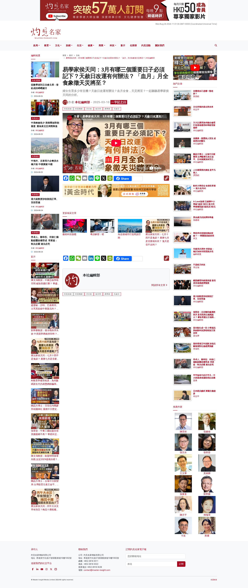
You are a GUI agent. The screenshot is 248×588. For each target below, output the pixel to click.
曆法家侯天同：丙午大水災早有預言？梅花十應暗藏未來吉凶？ (45, 509)
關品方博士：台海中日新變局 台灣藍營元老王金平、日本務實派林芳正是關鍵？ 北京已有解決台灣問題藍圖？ (204, 159)
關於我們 (159, 45)
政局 (35, 45)
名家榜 (133, 45)
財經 (68, 45)
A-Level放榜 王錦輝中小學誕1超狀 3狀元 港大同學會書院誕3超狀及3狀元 (204, 204)
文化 (57, 45)
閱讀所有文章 (158, 285)
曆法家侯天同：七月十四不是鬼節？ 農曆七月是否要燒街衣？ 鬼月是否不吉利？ (157, 239)
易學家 (107, 109)
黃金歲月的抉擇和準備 (203, 217)
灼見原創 (68, 109)
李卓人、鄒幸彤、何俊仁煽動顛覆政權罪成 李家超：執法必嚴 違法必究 (45, 240)
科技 (112, 45)
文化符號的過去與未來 (203, 107)
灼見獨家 (79, 109)
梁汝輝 (196, 336)
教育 (46, 45)
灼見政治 (35, 118)
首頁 (64, 55)
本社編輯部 (82, 102)
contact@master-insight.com (97, 570)
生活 (79, 45)
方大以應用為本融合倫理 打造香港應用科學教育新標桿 (204, 125)
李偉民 (196, 349)
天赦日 (116, 109)
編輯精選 (197, 254)
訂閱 (181, 564)
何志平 (196, 109)
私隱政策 (214, 580)
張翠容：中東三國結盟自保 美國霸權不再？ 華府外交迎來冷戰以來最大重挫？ (45, 434)
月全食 (89, 109)
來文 (195, 238)
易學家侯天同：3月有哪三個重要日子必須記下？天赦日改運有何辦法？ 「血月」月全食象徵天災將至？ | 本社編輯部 (110, 58)
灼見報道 (35, 156)
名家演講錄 (36, 80)
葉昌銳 (196, 96)
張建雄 (196, 220)
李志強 (196, 267)
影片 (123, 45)
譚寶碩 (196, 175)
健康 (90, 45)
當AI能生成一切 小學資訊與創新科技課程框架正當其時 (204, 330)
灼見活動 (146, 45)
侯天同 (98, 109)
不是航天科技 (199, 265)
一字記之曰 (118, 102)
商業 (101, 45)
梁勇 (195, 380)
